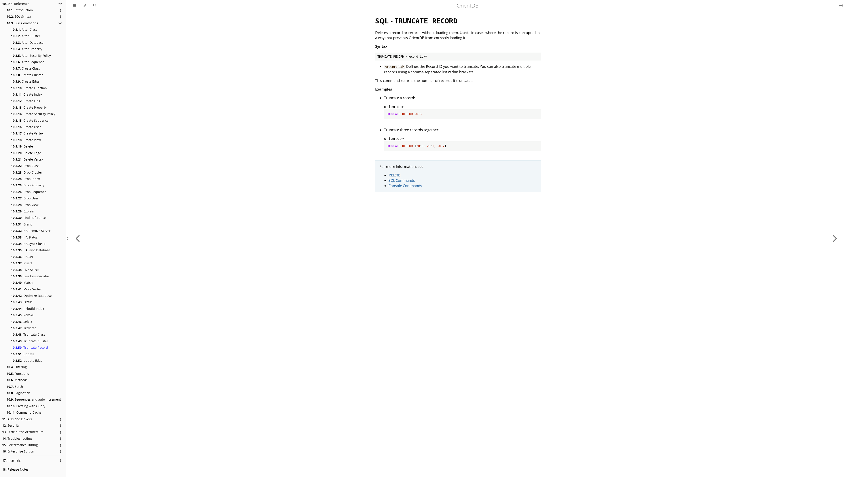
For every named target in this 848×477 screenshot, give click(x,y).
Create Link (25, 101)
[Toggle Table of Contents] (74, 5)
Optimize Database (31, 295)
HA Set (22, 257)
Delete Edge (26, 153)
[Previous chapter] (78, 238)
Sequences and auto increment (34, 399)
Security (10, 425)
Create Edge (25, 81)
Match (22, 282)
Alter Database (27, 42)
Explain (22, 211)
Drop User (24, 198)
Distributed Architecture (23, 432)
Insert (21, 263)
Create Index (26, 94)
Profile (22, 302)
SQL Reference (15, 4)
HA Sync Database (30, 250)
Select (21, 322)
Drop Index (25, 179)
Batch (15, 386)
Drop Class (25, 166)
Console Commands (405, 185)
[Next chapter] (835, 238)
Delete (22, 146)
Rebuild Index (27, 309)
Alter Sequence (27, 62)
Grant (21, 224)
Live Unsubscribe (30, 276)
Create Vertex (27, 133)
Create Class (25, 68)
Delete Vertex (27, 159)
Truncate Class (28, 334)
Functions (18, 373)
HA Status (24, 237)
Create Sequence (30, 120)
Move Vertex (26, 289)
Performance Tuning (20, 445)
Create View (26, 140)
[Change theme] (85, 5)
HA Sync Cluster (29, 244)
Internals (11, 460)
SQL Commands (22, 23)
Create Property (29, 107)
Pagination (18, 393)
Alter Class (24, 29)
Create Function (29, 88)
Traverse (23, 328)
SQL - (416, 20)
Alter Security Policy (31, 55)
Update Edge (26, 360)
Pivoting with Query (26, 406)
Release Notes (15, 469)
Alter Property (26, 49)
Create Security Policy (33, 114)
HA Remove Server (31, 231)
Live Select (25, 270)
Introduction (20, 10)
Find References (29, 218)
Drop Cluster (26, 172)
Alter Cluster (25, 36)
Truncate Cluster (29, 341)
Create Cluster (27, 75)
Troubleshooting (17, 438)
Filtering (17, 367)
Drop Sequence (28, 192)
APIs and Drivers (17, 419)
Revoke (22, 315)
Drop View (24, 205)
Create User (26, 127)
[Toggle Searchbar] (95, 5)
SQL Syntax (19, 16)
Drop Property (27, 185)
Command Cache (24, 412)
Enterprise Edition (18, 451)
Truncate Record (29, 347)
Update (22, 354)
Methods (17, 380)
